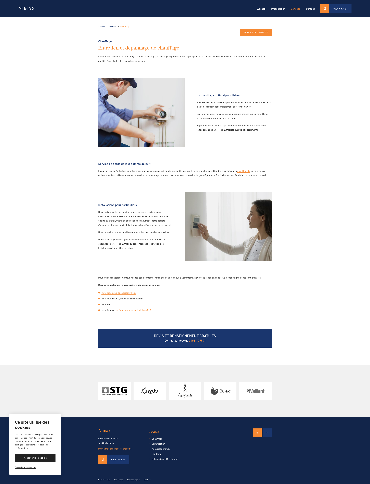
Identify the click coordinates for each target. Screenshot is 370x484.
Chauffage (125, 26)
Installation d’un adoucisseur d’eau (118, 292)
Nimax (26, 8)
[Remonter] (267, 432)
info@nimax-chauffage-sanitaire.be (115, 448)
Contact (310, 8)
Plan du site (118, 480)
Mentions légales (133, 480)
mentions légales (35, 441)
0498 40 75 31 (340, 8)
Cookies (147, 480)
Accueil (261, 8)
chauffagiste (243, 170)
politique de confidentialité (27, 445)
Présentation (278, 8)
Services (295, 8)
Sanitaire (156, 453)
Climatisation (158, 443)
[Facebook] (257, 432)
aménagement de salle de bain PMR (133, 310)
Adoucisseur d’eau (161, 448)
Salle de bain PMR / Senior (165, 458)
